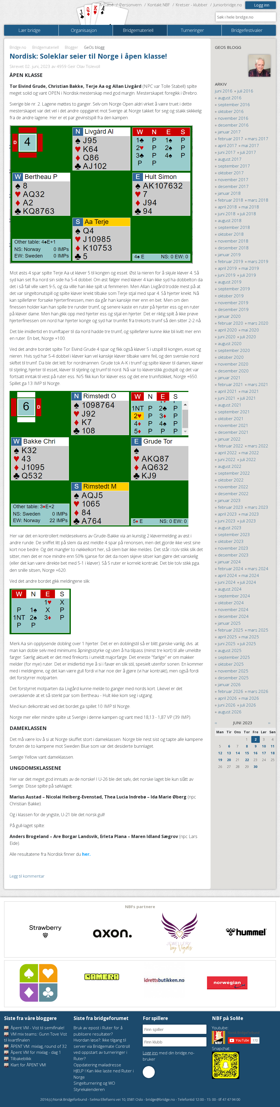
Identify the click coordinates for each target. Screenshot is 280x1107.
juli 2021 (248, 398)
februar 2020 (230, 323)
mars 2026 (258, 691)
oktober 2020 (231, 357)
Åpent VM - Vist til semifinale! (37, 1027)
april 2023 (227, 514)
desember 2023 (233, 555)
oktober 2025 (231, 664)
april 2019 (227, 268)
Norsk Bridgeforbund (39, 12)
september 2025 (234, 657)
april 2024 (227, 575)
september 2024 (234, 596)
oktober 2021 (231, 418)
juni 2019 (226, 275)
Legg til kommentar (27, 876)
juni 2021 (226, 398)
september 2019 (234, 288)
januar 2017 (229, 131)
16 (255, 753)
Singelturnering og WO (94, 1083)
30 (255, 766)
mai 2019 (250, 268)
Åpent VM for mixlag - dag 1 (35, 1052)
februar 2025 (230, 630)
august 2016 (229, 97)
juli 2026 (248, 705)
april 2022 (227, 452)
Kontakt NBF (159, 4)
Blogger (71, 47)
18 (273, 753)
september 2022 (234, 473)
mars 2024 (258, 568)
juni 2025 (226, 643)
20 (229, 760)
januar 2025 (229, 623)
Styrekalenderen (89, 1089)
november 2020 (233, 364)
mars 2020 (258, 323)
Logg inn (261, 5)
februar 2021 (230, 384)
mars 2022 (258, 445)
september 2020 (234, 350)
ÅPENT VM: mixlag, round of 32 (38, 1046)
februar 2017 (230, 138)
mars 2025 (258, 630)
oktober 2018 (231, 234)
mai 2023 (250, 514)
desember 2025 (233, 677)
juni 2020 (226, 336)
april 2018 (227, 207)
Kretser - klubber (192, 4)
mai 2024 (250, 575)
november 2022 (233, 486)
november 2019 (233, 302)
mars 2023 (258, 507)
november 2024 (233, 609)
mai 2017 (250, 145)
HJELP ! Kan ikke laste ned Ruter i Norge (104, 1074)
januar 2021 (229, 377)
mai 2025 (250, 636)
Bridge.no (18, 47)
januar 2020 (229, 316)
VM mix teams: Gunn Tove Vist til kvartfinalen (35, 1037)
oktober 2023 (231, 541)
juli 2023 (248, 520)
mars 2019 (258, 261)
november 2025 (233, 671)
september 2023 (234, 534)
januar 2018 (229, 193)
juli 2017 (248, 152)
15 (247, 753)
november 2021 (233, 425)
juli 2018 (248, 213)
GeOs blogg (228, 47)
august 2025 (229, 650)
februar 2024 (230, 568)
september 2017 (234, 166)
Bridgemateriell (45, 47)
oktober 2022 (231, 480)
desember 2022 (233, 493)
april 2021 (227, 391)
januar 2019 (229, 254)
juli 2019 (248, 275)
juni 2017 (226, 152)
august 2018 (229, 220)
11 (273, 746)
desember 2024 (233, 616)
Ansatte (106, 4)
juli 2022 (248, 459)
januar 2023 (229, 500)
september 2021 (234, 411)
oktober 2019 (231, 295)
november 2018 (233, 241)
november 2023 (233, 548)
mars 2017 (258, 138)
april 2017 (227, 145)
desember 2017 (233, 186)
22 (247, 760)
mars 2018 (258, 200)
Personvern (130, 4)
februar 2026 (230, 691)
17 (264, 753)
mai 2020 (250, 330)
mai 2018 (250, 207)
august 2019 (229, 282)
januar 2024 (229, 561)
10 (264, 746)
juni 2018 (226, 213)
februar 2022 (230, 445)
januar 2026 (229, 684)
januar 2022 (229, 439)
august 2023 (229, 527)
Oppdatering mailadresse (97, 1064)
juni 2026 (226, 705)
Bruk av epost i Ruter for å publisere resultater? (98, 1031)
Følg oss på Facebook (149, 1072)
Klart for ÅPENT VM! (28, 1064)
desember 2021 (233, 432)
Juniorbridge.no (228, 4)
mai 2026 (250, 698)
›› (269, 722)
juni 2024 (226, 582)
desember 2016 (233, 125)
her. (86, 854)
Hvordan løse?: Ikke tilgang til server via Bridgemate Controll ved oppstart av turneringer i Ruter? (102, 1049)
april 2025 (227, 636)
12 (220, 753)
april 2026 (227, 698)
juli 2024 (248, 582)
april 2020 (227, 330)
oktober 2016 (231, 111)
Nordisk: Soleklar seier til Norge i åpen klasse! (88, 56)
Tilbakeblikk (20, 1058)
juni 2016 (223, 91)
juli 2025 (248, 643)
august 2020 (229, 343)
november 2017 (233, 179)
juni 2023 (226, 520)
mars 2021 (258, 384)
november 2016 (233, 118)
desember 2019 (233, 309)
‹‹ (216, 722)
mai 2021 (250, 391)
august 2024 (229, 589)
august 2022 (229, 466)
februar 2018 (230, 200)
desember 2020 (233, 370)
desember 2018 (233, 247)
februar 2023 (230, 507)
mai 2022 (250, 452)
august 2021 (229, 405)
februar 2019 (230, 261)
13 (229, 753)
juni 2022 (226, 459)
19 (220, 760)
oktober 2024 (231, 602)
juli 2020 (248, 336)
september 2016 (234, 104)
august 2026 (229, 711)
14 (238, 753)
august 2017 (229, 159)
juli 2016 (245, 91)
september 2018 (234, 227)
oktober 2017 (231, 172)
